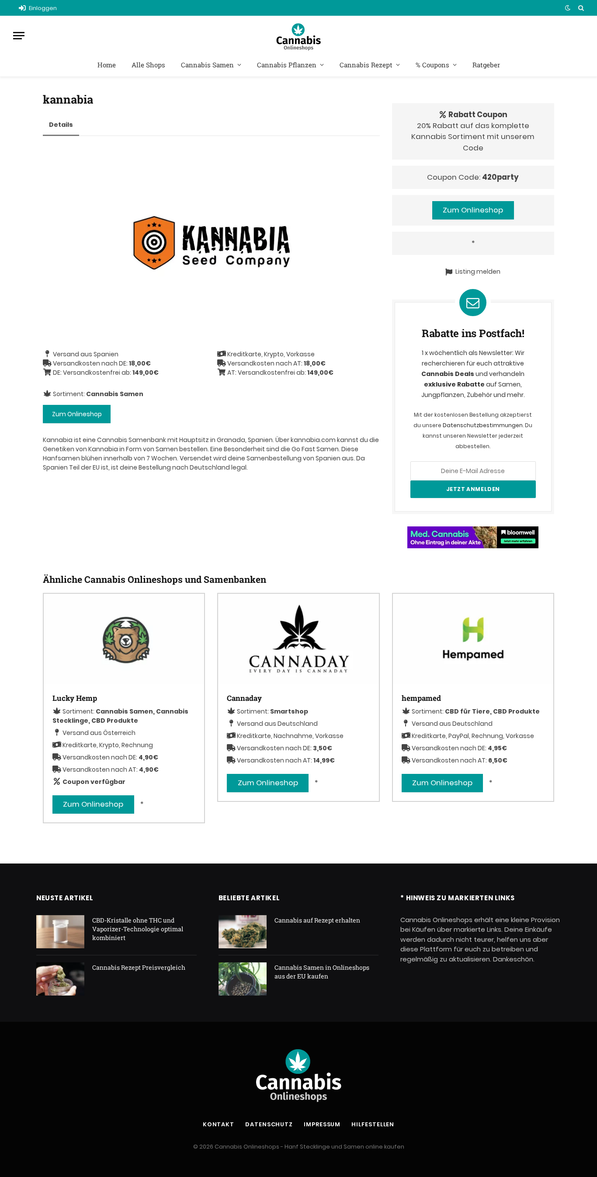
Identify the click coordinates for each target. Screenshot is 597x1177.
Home (106, 64)
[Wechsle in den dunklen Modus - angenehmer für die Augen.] (568, 8)
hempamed (421, 698)
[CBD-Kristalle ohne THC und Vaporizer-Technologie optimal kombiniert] (60, 931)
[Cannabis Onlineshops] (298, 36)
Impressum (322, 1124)
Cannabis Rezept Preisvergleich (138, 967)
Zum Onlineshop (77, 414)
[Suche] (580, 8)
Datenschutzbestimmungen (483, 425)
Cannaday (244, 698)
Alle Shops (148, 64)
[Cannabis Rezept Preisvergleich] (60, 979)
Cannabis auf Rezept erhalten (317, 920)
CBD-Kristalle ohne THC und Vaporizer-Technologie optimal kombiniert (137, 929)
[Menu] (18, 35)
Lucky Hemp (74, 698)
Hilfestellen (372, 1124)
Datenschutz (269, 1124)
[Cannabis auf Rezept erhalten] (243, 931)
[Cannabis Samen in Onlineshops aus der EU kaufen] (243, 979)
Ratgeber (486, 64)
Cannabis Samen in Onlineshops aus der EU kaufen (321, 971)
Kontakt (218, 1124)
